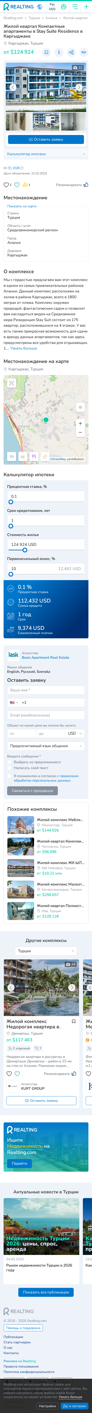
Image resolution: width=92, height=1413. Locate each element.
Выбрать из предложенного (37, 762)
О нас (8, 1348)
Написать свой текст (31, 768)
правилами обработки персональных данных (46, 778)
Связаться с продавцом (32, 790)
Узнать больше (70, 1397)
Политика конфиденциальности (29, 1372)
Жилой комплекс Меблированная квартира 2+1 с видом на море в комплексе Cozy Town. (61, 820)
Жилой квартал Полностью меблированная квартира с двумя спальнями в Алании (61, 906)
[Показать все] (41, 987)
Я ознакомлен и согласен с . (46, 778)
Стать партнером (17, 1342)
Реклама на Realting (20, 1361)
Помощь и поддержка (23, 1328)
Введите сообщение (24, 756)
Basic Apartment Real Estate (45, 658)
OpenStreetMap (55, 459)
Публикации (13, 1337)
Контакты (11, 1353)
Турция (34, 18)
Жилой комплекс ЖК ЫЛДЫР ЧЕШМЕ (61, 863)
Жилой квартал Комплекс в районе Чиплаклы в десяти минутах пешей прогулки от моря (61, 841)
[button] (39, 6)
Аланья (51, 18)
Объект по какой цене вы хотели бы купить (41, 725)
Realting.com (13, 18)
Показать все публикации (46, 1292)
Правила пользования (21, 1366)
